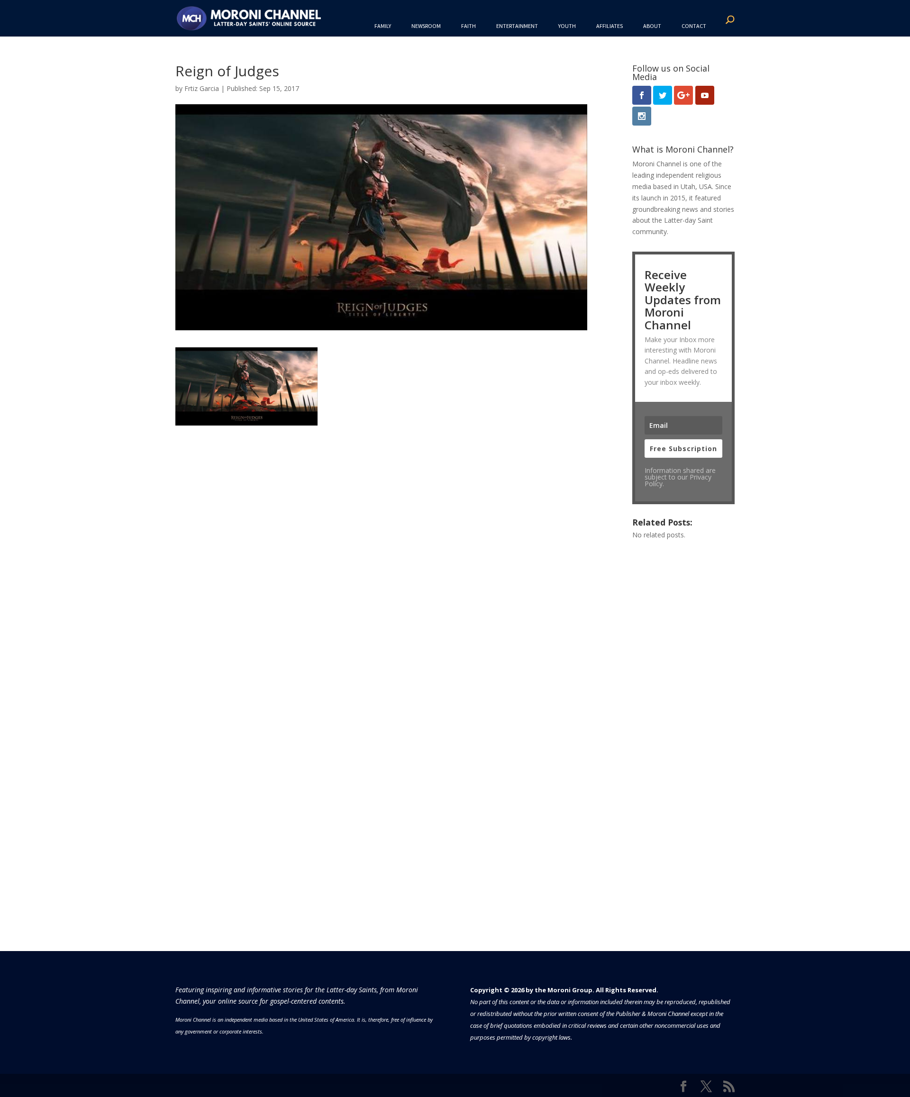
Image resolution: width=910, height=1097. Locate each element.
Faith (468, 25)
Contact (694, 25)
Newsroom (426, 25)
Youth (567, 25)
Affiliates (609, 25)
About (652, 25)
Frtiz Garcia (201, 88)
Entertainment (517, 25)
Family (382, 25)
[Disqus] (381, 544)
